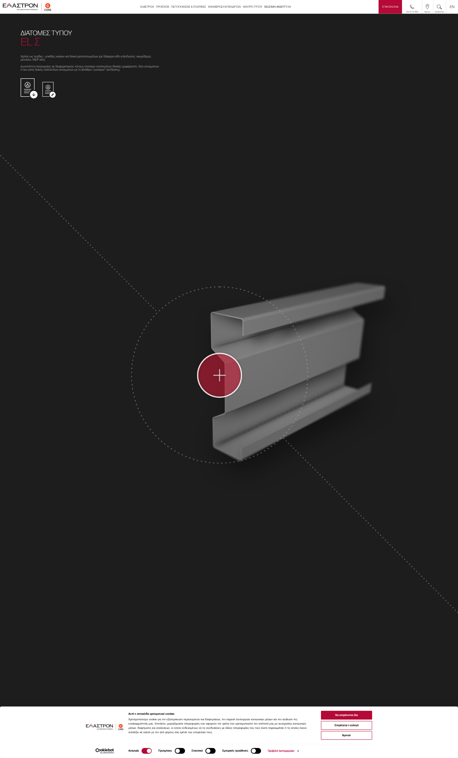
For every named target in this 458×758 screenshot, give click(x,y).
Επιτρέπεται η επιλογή (347, 725)
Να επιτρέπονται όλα (346, 715)
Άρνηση (346, 735)
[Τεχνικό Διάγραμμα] (49, 90)
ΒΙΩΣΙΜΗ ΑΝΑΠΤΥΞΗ (277, 6)
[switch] (180, 751)
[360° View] (226, 381)
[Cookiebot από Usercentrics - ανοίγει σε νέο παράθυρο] (104, 751)
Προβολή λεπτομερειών (281, 751)
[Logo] (27, 7)
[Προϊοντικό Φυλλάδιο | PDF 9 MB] (29, 88)
